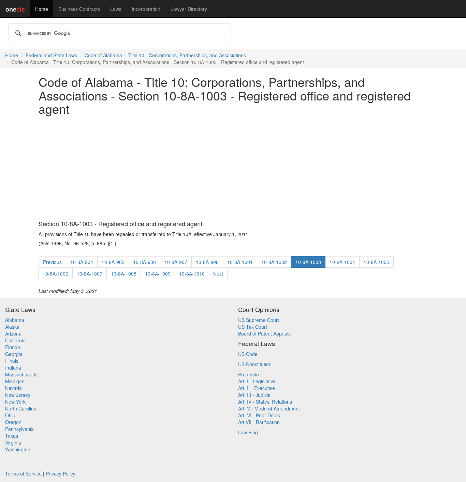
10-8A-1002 (274, 262)
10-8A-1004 (342, 262)
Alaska (12, 326)
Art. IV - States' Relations (265, 401)
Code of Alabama (103, 55)
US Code (248, 354)
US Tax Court (252, 326)
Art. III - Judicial (255, 394)
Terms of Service (23, 473)
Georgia (14, 354)
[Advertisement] (233, 168)
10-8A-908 (207, 262)
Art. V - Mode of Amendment (269, 408)
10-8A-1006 (55, 273)
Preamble (248, 374)
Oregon (13, 422)
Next (218, 273)
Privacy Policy (60, 473)
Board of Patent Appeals (264, 333)
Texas (11, 435)
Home (41, 8)
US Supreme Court (258, 319)
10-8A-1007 (89, 273)
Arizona (13, 333)
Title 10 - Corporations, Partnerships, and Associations (187, 55)
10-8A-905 (113, 262)
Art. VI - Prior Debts (259, 415)
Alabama (14, 319)
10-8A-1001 (240, 262)
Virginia (13, 442)
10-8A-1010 (192, 273)
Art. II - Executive (256, 388)
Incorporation (146, 8)
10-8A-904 (81, 262)
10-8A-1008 (123, 273)
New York (15, 401)
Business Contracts (79, 8)
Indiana (13, 367)
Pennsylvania (19, 428)
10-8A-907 (175, 262)
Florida (12, 347)
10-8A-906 (144, 262)
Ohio (10, 415)
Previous (52, 262)
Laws (115, 8)
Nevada (13, 388)
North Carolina (21, 408)
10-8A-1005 (376, 262)
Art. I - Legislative (257, 381)
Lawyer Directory (189, 8)
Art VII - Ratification (259, 422)
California (15, 340)
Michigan (15, 381)
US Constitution (255, 364)
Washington (17, 449)
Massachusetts (21, 374)
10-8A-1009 (158, 273)
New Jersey (17, 394)
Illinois (11, 360)
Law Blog (248, 432)
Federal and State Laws (51, 55)
